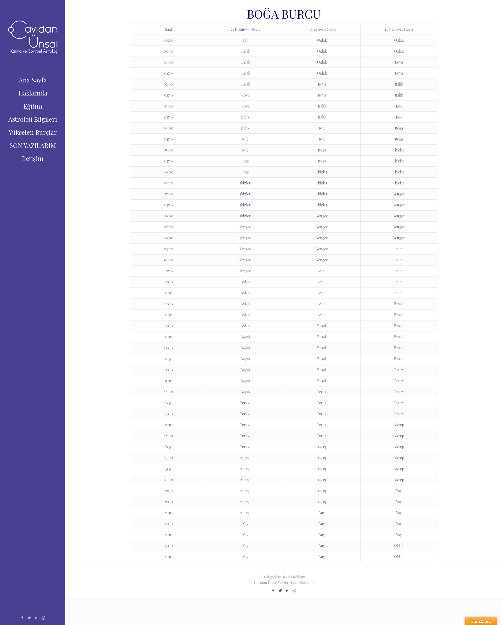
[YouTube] (36, 617)
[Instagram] (43, 617)
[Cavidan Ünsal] (32, 36)
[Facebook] (22, 617)
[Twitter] (29, 617)
